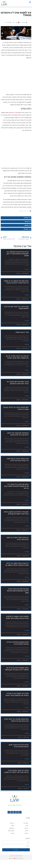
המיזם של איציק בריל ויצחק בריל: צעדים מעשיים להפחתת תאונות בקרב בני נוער (16, 486)
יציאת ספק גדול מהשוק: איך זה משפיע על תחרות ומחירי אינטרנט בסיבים (16, 282)
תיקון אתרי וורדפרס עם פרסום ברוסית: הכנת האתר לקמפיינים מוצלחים (16, 513)
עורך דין (28, 211)
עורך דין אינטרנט (13, 112)
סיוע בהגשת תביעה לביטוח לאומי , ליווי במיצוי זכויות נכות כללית (17, 459)
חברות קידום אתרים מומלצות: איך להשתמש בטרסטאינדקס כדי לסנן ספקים (17, 254)
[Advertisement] (16, 76)
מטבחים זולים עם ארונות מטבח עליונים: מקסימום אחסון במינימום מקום (18, 591)
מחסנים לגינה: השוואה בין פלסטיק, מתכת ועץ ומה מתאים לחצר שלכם (17, 617)
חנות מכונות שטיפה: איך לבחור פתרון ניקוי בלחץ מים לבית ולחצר (16, 720)
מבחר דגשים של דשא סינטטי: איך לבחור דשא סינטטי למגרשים (18, 382)
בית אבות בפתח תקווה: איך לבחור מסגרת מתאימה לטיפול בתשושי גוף (17, 564)
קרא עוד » (27, 269)
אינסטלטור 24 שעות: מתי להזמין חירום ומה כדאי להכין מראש (18, 434)
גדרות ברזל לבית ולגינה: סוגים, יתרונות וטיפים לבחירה (18, 746)
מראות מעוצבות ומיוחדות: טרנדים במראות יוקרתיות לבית (18, 643)
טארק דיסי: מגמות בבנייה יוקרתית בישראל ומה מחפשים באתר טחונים (17, 694)
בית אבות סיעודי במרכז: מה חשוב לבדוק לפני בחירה (18, 538)
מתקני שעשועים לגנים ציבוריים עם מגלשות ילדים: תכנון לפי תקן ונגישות (17, 669)
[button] (30, 2)
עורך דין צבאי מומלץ (22, 332)
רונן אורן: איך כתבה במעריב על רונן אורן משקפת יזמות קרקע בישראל (17, 357)
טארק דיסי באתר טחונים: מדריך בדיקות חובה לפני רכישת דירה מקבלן (16, 771)
